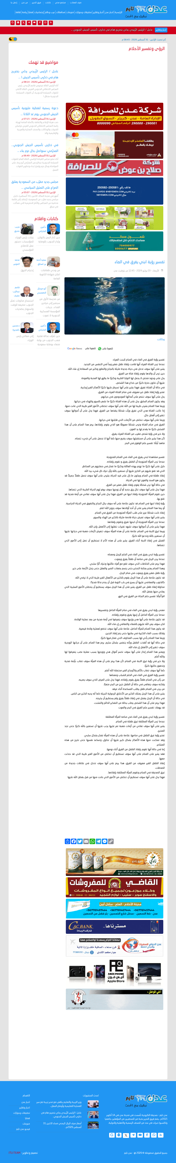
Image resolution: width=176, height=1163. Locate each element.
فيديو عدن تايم (23, 1129)
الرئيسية (118, 12)
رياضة (24, 12)
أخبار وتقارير (98, 12)
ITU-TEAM (14, 1153)
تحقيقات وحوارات (83, 12)
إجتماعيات (39, 12)
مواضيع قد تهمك (43, 62)
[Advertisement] (114, 76)
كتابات (48, 3)
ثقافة (18, 12)
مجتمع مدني (60, 3)
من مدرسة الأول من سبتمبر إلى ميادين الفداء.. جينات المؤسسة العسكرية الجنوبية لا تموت (49, 307)
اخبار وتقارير (24, 1107)
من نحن (24, 3)
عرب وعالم (50, 12)
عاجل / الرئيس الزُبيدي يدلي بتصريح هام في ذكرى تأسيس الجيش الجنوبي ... (112, 30)
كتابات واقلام (46, 219)
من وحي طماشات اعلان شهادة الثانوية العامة (50, 274)
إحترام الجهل (27, 270)
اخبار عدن (109, 12)
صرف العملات (75, 3)
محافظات (60, 12)
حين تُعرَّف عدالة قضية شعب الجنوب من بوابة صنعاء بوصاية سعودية (48, 340)
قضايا (30, 12)
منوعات (70, 12)
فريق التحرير (36, 3)
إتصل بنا (14, 3)
